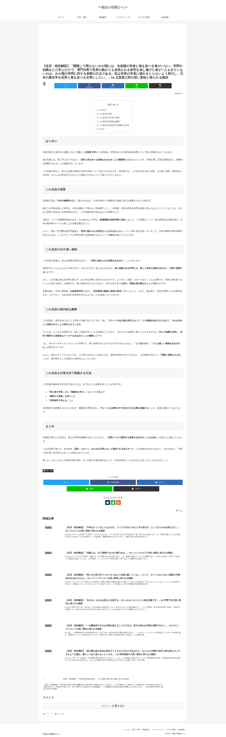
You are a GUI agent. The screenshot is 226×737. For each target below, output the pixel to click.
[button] (160, 85)
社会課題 (181, 730)
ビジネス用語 (171, 730)
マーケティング (157, 730)
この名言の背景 (105, 114)
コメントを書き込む (113, 705)
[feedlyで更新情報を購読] (113, 502)
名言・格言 (49, 471)
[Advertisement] (113, 45)
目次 (109, 104)
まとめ (102, 129)
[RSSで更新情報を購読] (118, 502)
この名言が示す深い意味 (109, 117)
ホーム (127, 730)
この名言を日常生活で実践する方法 (114, 125)
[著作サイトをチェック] (107, 502)
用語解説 (146, 730)
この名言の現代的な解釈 (109, 121)
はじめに (102, 110)
